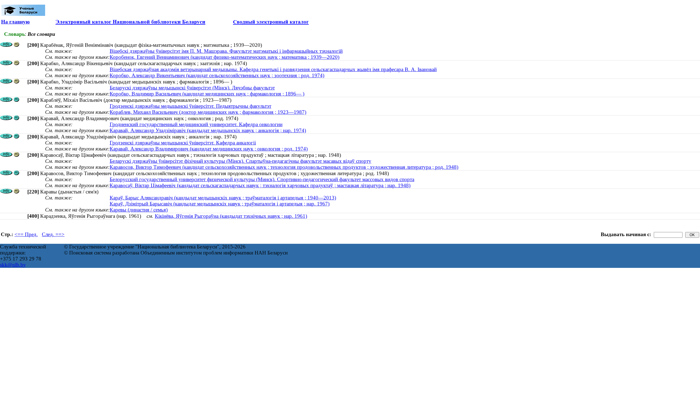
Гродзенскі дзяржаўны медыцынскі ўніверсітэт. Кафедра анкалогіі (183, 143)
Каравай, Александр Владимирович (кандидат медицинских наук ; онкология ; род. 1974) (209, 149)
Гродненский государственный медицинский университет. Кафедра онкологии (196, 124)
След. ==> (53, 234)
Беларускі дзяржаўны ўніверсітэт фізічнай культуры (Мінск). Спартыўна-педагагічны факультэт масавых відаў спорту (240, 161)
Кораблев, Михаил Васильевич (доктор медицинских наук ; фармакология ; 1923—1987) (208, 112)
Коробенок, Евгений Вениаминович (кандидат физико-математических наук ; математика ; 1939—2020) (224, 57)
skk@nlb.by (13, 265)
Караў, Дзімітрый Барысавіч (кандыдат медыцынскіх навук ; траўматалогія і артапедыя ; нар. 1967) (219, 204)
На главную (15, 22)
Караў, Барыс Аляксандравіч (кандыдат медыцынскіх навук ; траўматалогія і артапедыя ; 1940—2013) (223, 198)
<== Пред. (26, 234)
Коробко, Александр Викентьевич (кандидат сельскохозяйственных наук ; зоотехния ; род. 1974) (217, 75)
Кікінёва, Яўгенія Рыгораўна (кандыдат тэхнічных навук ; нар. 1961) (231, 216)
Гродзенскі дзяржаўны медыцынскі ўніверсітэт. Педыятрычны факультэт (190, 106)
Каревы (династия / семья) (139, 210)
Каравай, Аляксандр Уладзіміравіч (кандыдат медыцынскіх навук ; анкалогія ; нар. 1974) (208, 130)
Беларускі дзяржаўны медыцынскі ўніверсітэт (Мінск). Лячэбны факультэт (192, 88)
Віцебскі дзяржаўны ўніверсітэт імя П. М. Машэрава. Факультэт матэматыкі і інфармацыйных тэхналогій (226, 51)
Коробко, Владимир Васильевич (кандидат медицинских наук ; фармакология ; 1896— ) (207, 94)
